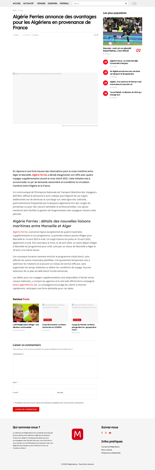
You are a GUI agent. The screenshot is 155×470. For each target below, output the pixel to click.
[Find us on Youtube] (110, 433)
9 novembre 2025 (19, 330)
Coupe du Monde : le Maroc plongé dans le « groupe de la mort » (84, 327)
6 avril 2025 (26, 35)
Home (14, 10)
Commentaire (18, 354)
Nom (15, 382)
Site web (60, 392)
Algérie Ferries (39, 174)
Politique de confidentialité (110, 453)
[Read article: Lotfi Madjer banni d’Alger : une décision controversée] (26, 313)
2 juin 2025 (46, 330)
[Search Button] (126, 3)
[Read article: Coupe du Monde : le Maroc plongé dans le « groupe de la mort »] (85, 313)
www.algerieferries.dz (25, 284)
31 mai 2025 (76, 332)
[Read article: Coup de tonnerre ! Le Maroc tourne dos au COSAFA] (55, 313)
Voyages (41, 3)
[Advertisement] (55, 56)
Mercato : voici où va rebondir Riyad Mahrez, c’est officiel (117, 49)
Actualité (28, 3)
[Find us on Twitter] (106, 433)
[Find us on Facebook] (101, 433)
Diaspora (52, 3)
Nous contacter (106, 450)
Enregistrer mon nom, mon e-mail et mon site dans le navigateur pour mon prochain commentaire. (49, 403)
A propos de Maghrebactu (110, 447)
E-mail (16, 392)
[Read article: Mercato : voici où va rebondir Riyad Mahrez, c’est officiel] (122, 31)
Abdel (17, 35)
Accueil (17, 3)
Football (64, 3)
